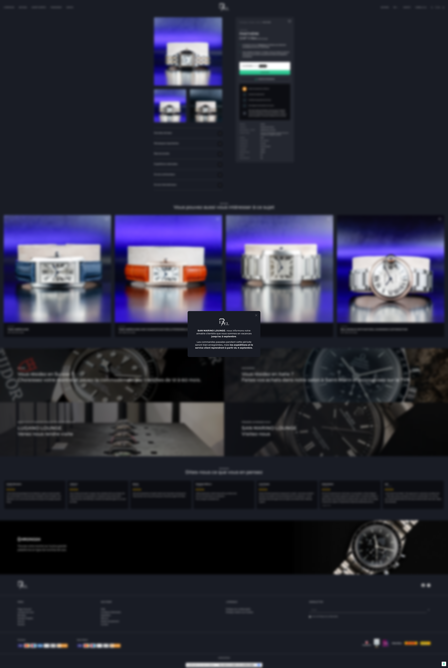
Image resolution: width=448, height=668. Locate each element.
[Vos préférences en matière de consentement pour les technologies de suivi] (444, 664)
